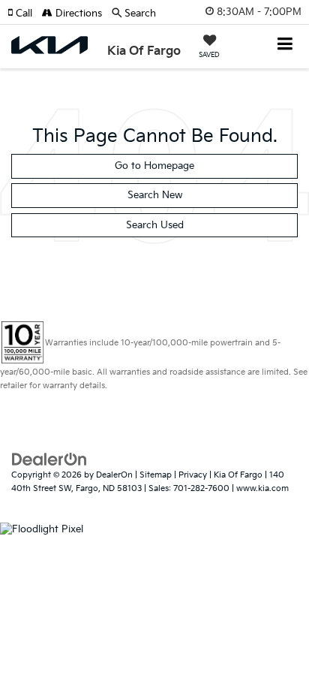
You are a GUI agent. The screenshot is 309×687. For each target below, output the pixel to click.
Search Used (155, 225)
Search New (155, 195)
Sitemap (156, 475)
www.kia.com (262, 488)
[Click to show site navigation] (285, 45)
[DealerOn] (49, 459)
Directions (77, 14)
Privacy (192, 475)
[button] (25, 13)
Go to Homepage (154, 166)
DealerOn (114, 475)
